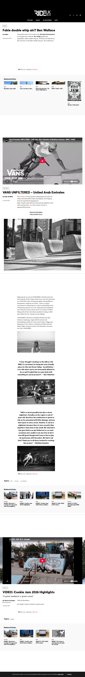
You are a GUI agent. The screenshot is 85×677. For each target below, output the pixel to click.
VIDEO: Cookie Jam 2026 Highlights (26, 501)
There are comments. (29, 69)
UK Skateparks (47, 20)
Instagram (12, 619)
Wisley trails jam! (74, 96)
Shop (56, 20)
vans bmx (16, 481)
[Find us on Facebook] (73, 15)
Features (30, 20)
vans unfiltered (23, 481)
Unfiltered (23, 196)
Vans (31, 205)
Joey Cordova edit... (26, 88)
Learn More (61, 674)
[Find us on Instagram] (80, 15)
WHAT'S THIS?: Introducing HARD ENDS (74, 501)
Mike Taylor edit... (58, 88)
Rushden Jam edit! (10, 88)
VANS (11, 481)
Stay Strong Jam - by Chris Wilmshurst (42, 88)
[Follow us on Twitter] (77, 15)
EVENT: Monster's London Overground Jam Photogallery (10, 501)
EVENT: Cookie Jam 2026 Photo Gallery (42, 501)
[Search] (70, 15)
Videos (38, 20)
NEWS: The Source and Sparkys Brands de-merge (58, 639)
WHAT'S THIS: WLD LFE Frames (58, 501)
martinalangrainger (7, 602)
